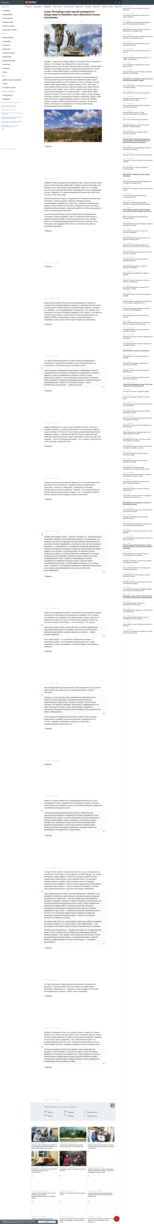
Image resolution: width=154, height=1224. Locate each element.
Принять (47, 1221)
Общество (96, 7)
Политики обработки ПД (29, 1222)
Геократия (28, 7)
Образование (38, 7)
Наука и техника (107, 7)
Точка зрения (57, 7)
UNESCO (47, 7)
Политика (88, 7)
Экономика (79, 7)
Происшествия (69, 7)
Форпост (81, 21)
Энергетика (118, 7)
